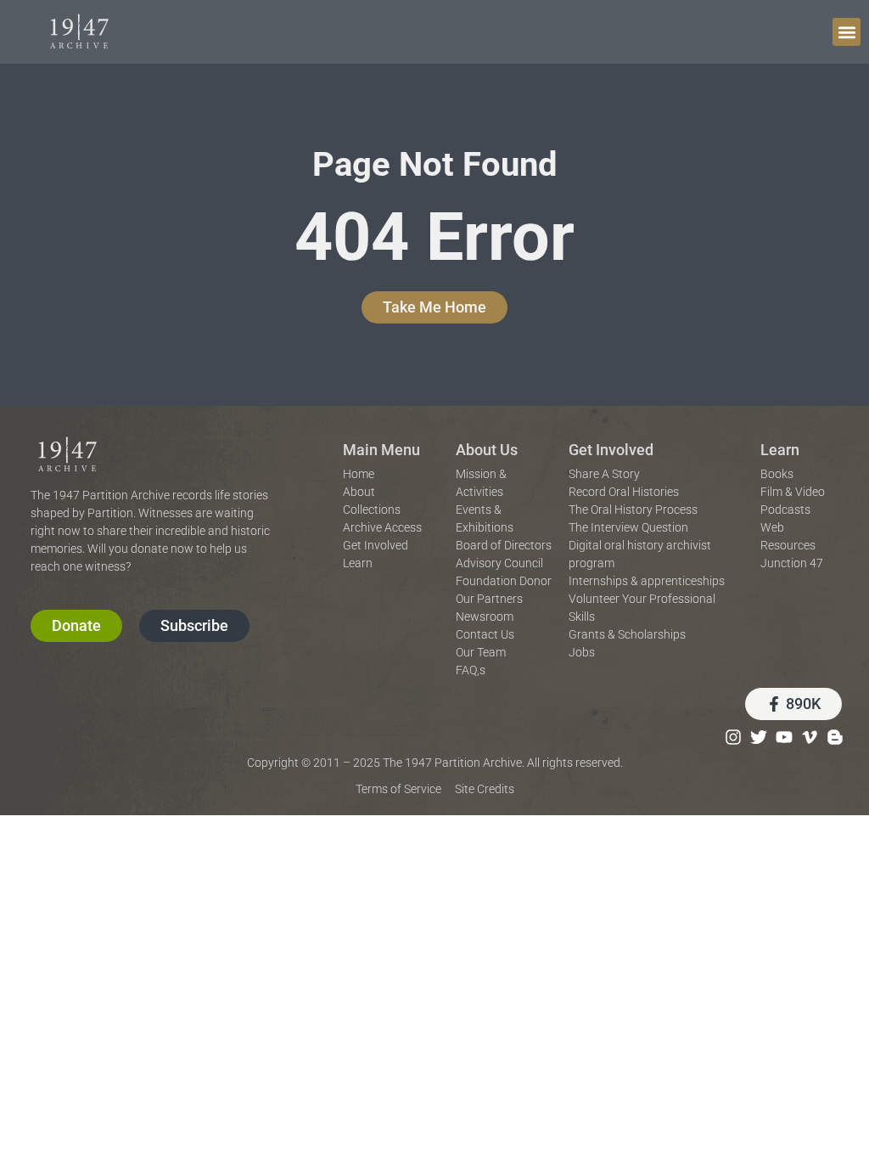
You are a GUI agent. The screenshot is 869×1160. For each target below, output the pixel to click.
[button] (847, 32)
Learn (779, 450)
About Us (487, 450)
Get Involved (611, 450)
